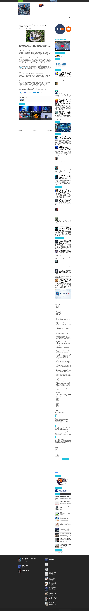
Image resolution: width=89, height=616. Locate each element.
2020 (56, 398)
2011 (56, 406)
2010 (56, 407)
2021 (56, 397)
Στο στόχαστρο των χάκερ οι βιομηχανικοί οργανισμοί (63, 374)
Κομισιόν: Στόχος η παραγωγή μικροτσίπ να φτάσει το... (63, 337)
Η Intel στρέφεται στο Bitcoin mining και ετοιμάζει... (63, 340)
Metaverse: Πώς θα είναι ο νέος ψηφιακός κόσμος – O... (63, 354)
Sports (55, 450)
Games (36, 17)
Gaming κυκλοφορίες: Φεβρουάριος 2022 (61, 368)
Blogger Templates (20, 609)
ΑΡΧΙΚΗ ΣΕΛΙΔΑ (57, 456)
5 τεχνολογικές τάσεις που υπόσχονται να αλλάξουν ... (63, 386)
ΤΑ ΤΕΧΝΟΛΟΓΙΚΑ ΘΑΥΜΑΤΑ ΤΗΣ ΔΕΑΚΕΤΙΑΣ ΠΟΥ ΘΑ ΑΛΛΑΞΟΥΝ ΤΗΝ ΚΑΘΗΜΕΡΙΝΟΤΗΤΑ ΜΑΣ (53, 603)
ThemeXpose (27, 609)
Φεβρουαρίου (58, 318)
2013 (56, 404)
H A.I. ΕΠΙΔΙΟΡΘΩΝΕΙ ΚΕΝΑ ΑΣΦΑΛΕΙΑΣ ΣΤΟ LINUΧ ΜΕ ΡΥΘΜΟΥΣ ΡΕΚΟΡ (65, 167)
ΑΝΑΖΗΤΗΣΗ (42, 17)
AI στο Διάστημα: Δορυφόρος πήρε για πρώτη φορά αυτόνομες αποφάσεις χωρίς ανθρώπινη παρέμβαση (62, 431)
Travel (55, 452)
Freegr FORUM (57, 454)
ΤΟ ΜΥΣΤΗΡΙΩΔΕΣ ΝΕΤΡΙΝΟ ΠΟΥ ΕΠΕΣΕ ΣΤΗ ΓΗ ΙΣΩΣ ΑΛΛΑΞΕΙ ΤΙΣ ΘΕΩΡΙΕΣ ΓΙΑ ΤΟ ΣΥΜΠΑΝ (65, 281)
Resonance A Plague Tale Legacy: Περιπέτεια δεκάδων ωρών (63, 441)
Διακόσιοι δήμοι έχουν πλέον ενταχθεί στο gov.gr (61, 421)
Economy (56, 449)
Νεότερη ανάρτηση (20, 130)
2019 (56, 399)
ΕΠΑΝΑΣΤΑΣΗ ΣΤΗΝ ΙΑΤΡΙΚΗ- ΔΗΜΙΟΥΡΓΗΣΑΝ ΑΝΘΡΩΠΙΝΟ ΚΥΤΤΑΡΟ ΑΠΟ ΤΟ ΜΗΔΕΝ (65, 261)
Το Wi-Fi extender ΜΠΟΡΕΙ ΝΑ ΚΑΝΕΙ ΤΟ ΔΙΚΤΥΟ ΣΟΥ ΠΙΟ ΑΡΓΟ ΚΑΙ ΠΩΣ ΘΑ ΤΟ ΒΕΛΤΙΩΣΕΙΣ (65, 229)
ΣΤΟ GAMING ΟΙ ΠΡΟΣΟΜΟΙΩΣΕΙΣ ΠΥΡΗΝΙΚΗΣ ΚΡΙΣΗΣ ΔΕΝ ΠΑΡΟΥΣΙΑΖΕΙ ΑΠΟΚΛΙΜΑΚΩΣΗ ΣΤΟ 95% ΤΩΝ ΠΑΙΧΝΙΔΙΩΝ (63, 102)
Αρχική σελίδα (35, 130)
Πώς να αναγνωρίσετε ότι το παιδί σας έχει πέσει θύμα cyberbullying (53, 583)
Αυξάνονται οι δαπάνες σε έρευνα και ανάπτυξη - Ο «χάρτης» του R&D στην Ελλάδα (62, 420)
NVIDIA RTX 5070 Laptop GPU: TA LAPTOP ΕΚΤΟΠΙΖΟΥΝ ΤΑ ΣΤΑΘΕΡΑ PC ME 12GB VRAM (65, 83)
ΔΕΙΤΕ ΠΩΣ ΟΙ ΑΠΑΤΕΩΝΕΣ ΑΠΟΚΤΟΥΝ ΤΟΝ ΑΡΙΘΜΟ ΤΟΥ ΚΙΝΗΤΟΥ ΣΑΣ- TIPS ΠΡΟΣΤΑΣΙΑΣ (53, 593)
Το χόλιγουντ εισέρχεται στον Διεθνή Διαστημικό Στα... (63, 382)
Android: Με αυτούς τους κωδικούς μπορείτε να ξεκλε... (63, 384)
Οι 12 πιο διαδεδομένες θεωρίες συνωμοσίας (62, 356)
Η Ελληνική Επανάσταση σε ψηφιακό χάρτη (62, 357)
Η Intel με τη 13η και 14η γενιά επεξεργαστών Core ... (63, 324)
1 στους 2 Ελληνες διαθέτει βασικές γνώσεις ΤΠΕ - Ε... (63, 325)
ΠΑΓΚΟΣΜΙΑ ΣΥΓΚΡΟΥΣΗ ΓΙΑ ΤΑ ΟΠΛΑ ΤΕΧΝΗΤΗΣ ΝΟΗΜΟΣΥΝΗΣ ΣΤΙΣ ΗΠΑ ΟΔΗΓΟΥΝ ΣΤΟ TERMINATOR (65, 271)
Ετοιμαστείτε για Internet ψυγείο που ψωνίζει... (52, 568)
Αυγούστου (58, 313)
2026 (56, 305)
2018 (56, 400)
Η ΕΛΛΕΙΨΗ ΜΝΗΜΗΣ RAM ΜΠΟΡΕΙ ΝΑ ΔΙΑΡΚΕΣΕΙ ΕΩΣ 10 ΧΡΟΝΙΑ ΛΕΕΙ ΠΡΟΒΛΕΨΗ (65, 218)
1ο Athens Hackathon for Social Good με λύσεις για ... (63, 383)
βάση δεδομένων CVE (24, 67)
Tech (38, 17)
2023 (56, 308)
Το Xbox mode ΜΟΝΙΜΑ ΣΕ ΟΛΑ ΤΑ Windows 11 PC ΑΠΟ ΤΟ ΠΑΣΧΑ (65, 91)
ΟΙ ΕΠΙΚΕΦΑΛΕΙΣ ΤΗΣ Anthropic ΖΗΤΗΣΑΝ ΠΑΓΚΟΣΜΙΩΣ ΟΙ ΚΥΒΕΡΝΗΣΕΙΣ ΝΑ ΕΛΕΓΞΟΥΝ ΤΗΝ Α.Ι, (63, 177)
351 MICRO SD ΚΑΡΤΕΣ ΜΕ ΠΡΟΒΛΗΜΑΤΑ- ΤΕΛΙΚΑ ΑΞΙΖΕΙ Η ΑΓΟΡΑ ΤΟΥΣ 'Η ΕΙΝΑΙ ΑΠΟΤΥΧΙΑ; (65, 191)
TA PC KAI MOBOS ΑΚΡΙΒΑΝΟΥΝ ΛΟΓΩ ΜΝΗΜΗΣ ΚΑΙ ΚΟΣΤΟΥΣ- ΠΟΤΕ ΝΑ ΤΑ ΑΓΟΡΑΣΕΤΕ (65, 209)
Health (55, 451)
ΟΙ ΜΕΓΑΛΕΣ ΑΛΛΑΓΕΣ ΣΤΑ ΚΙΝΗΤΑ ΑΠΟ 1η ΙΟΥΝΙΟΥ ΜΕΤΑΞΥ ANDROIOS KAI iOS (53, 598)
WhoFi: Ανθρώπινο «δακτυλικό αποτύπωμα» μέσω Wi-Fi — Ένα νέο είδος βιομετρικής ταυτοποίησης (63, 429)
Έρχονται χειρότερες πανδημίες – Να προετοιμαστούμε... (61, 381)
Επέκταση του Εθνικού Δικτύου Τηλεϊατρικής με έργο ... (63, 355)
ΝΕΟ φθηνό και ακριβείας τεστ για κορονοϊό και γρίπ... (63, 369)
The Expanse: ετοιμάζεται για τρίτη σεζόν (52, 588)
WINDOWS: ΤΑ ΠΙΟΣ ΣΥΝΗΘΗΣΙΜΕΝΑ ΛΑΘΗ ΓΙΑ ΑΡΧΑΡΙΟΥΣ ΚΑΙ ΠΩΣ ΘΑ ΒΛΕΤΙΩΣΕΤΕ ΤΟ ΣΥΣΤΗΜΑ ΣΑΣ (63, 148)
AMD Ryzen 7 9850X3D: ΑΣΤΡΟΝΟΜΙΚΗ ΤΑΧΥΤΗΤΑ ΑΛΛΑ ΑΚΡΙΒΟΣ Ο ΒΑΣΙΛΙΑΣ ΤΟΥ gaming (65, 113)
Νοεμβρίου (57, 310)
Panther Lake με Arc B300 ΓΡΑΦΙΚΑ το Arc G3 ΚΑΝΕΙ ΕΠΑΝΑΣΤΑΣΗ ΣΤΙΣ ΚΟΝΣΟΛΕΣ (65, 74)
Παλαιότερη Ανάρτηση (50, 130)
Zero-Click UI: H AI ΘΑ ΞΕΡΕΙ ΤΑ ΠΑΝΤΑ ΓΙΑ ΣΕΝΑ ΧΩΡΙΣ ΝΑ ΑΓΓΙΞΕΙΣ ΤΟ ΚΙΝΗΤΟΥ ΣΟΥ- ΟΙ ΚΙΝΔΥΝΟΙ (65, 159)
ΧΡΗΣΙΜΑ (31, 17)
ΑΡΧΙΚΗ (19, 17)
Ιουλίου (57, 314)
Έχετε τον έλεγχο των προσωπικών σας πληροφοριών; (63, 365)
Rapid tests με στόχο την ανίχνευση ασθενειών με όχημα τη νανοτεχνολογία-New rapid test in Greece (52, 578)
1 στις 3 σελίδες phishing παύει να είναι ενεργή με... (63, 385)
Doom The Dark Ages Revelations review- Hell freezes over (63, 440)
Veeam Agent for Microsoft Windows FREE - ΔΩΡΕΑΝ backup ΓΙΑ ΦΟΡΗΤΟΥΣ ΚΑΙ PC (65, 138)
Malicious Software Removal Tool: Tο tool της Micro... (63, 336)
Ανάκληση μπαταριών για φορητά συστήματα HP (52, 559)
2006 (56, 410)
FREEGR (28, 17)
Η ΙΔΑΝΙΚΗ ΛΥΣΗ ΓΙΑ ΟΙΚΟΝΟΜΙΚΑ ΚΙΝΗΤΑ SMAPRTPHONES (25, 566)
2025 (56, 306)
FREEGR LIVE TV (57, 453)
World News (56, 447)
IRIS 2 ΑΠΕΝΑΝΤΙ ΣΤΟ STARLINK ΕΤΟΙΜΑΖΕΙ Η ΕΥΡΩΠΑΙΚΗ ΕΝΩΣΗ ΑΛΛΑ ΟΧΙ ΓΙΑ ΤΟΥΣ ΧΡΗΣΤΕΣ (65, 242)
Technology (56, 448)
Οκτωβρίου (58, 311)
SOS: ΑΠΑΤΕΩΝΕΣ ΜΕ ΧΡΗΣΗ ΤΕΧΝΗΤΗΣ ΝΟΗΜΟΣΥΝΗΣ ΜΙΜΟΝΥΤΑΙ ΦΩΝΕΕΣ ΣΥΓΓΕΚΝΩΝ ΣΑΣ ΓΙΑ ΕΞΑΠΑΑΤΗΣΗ (26, 560)
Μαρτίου (57, 317)
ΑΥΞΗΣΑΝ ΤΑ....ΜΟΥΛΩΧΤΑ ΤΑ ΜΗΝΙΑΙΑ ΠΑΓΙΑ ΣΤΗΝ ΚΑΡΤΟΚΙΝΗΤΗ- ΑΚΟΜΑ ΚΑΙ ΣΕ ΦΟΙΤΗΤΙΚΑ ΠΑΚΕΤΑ (26, 570)
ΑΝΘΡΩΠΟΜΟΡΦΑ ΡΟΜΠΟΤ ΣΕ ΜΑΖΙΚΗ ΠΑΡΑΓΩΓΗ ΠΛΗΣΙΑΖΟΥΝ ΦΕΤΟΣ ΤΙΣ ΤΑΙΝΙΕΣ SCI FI (65, 252)
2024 (56, 307)
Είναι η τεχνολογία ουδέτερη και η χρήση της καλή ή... (63, 349)
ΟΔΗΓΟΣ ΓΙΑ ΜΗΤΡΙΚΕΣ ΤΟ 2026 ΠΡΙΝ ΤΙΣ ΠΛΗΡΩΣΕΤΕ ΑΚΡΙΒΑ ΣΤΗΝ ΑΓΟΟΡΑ (65, 200)
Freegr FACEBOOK (57, 455)
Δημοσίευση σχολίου (22, 126)
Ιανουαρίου (58, 396)
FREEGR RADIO (24, 17)
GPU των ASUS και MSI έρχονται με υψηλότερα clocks (52, 564)
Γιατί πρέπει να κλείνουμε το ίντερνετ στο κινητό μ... (63, 361)
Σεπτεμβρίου (58, 312)
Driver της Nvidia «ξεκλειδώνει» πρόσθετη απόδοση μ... (63, 380)
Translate (61, 552)
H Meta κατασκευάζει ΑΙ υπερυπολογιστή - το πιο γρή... (63, 370)
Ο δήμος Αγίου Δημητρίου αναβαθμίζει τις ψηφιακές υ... (63, 338)
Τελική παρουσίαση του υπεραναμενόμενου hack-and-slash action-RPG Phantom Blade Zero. (63, 439)
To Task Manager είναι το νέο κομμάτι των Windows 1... (63, 394)
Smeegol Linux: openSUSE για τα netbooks (53, 573)
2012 (56, 405)
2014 (56, 403)
